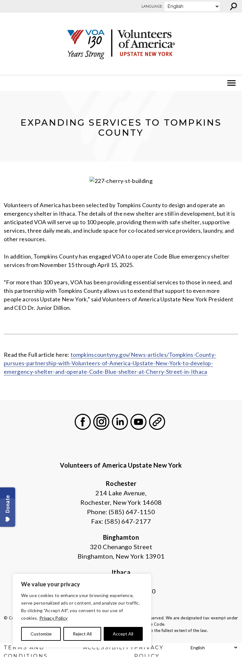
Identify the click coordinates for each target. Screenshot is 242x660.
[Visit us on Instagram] (101, 422)
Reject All (82, 633)
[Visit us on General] (157, 422)
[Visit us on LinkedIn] (120, 422)
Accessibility (108, 648)
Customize (41, 633)
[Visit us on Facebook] (83, 422)
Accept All (123, 633)
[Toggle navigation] (9, 83)
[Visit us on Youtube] (138, 422)
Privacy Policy (53, 618)
